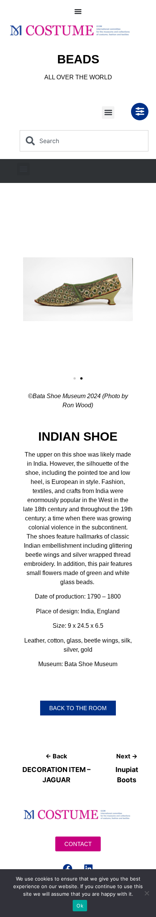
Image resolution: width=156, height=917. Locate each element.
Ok (79, 906)
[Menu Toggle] (78, 11)
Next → (126, 756)
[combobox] (84, 140)
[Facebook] (67, 868)
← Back (56, 756)
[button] (108, 112)
